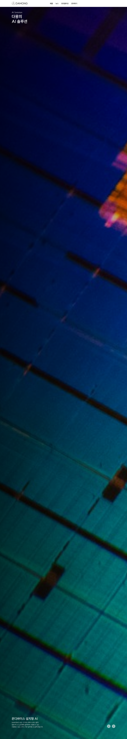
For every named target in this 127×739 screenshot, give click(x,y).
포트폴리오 (65, 3)
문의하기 (74, 3)
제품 (51, 3)
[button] (108, 726)
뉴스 (57, 3)
